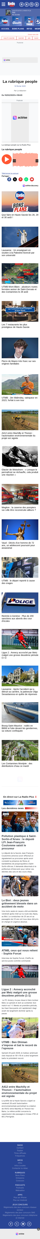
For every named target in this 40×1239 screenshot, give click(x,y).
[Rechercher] (31, 4)
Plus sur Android (20, 1200)
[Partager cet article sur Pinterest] (20, 180)
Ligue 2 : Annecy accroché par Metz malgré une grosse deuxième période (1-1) (19, 992)
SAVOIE (21, 38)
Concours (20, 1180)
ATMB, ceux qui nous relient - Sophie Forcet (20, 952)
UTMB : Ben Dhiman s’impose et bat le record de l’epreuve (19, 1045)
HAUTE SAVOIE (9, 38)
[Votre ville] (21, 4)
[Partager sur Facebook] (8, 180)
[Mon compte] (36, 4)
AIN (29, 38)
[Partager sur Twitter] (14, 180)
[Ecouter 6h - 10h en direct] (20, 802)
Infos (29, 29)
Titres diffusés (20, 1153)
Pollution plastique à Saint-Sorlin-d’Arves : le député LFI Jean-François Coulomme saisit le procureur (19, 842)
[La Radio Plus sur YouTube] (23, 1224)
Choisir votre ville (33, 34)
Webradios (20, 1190)
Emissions (20, 1178)
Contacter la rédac (20, 1168)
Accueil (5, 29)
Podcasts (20, 1188)
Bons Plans (18, 29)
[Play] (3, 19)
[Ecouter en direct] (26, 4)
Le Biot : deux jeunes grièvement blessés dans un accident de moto (19, 903)
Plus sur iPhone (20, 1197)
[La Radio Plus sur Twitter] (17, 1224)
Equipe (20, 1150)
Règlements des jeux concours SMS (20, 1212)
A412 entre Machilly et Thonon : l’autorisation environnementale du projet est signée (19, 1091)
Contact (20, 1148)
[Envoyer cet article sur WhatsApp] (25, 180)
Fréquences (20, 1156)
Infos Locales (20, 1165)
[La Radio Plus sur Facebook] (11, 1224)
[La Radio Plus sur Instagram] (29, 1224)
